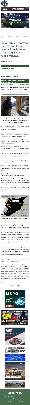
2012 (11, 61)
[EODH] (15, 336)
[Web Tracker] (3, 282)
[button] (28, 3)
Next (18, 285)
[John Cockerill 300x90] (15, 384)
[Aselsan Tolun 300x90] (15, 357)
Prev (12, 285)
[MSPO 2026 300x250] (15, 299)
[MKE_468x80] (15, 25)
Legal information (20, 401)
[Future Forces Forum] (15, 20)
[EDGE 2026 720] (15, 8)
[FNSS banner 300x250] (15, 371)
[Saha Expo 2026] (15, 15)
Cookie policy (9, 401)
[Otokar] (15, 349)
